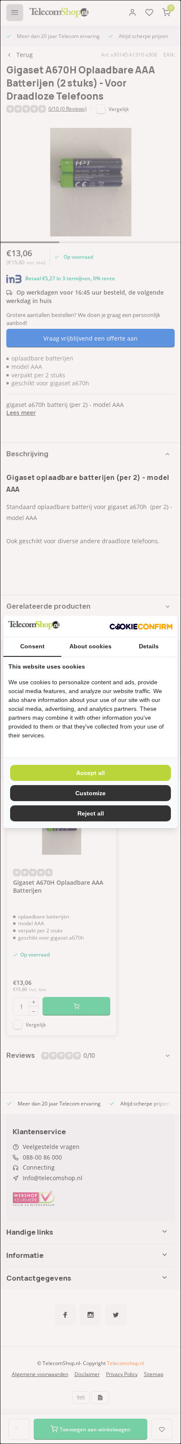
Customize (90, 793)
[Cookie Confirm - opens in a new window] (141, 626)
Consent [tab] (32, 646)
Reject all (90, 813)
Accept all (90, 772)
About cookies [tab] (90, 646)
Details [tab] (149, 646)
